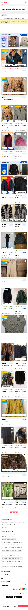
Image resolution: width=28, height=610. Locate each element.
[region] (14, 41)
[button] (2, 2)
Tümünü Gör (23, 34)
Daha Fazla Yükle (14, 512)
